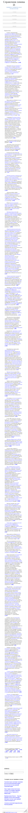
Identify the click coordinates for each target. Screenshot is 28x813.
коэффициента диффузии (16, 312)
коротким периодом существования (12, 321)
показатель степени (9, 294)
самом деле (14, 429)
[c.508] (19, 62)
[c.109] (11, 97)
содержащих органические (10, 46)
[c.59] (6, 273)
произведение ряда (8, 61)
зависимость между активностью (11, 271)
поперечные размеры (14, 685)
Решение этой (9, 694)
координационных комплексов (15, 230)
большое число (15, 113)
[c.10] (15, 645)
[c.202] (13, 520)
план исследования (8, 118)
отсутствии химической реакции (12, 169)
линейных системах (9, 341)
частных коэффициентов (10, 62)
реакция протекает (8, 728)
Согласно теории (10, 671)
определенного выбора (11, 297)
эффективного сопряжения (10, 490)
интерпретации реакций (9, 659)
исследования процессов (15, 557)
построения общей (8, 695)
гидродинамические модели (10, 157)
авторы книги (17, 617)
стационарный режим (13, 551)
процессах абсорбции (9, 581)
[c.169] (7, 750)
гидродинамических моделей (11, 153)
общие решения (14, 726)
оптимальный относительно (10, 399)
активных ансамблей (9, 598)
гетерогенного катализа (9, 248)
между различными (9, 244)
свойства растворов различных (13, 383)
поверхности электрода (15, 187)
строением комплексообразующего (9, 256)
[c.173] (17, 304)
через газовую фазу (16, 479)
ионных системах (8, 665)
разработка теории (8, 364)
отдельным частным (15, 208)
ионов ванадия (10, 111)
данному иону (10, 738)
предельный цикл (11, 542)
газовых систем (14, 376)
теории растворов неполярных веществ (12, 391)
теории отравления (14, 504)
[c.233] (10, 751)
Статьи (14, 12)
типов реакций (8, 589)
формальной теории (9, 56)
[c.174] (19, 315)
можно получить (17, 721)
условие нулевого (14, 160)
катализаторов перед (14, 483)
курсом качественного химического (12, 535)
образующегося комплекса (10, 264)
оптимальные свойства (9, 403)
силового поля (17, 392)
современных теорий (16, 330)
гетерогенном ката (8, 604)
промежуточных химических (15, 594)
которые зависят (8, 689)
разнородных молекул (9, 696)
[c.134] (16, 749)
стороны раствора (12, 176)
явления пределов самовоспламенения (9, 718)
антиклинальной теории (9, 450)
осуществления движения (17, 459)
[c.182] (10, 142)
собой (18, 60)
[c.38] (15, 328)
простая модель (17, 662)
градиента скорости (9, 161)
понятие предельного (18, 547)
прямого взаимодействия (10, 470)
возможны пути (14, 626)
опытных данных (17, 421)
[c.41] (18, 750)
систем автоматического (15, 332)
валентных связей (16, 241)
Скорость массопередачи (16, 679)
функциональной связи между (11, 510)
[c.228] (16, 150)
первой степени (19, 526)
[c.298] (10, 446)
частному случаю (16, 636)
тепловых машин (8, 82)
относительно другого (15, 401)
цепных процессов (8, 710)
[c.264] (6, 190)
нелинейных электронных (10, 335)
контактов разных (8, 474)
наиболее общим (18, 442)
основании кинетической (11, 377)
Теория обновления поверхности (13, 561)
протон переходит (13, 737)
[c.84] (17, 285)
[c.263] (6, 742)
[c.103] (20, 749)
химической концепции (12, 600)
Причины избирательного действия (14, 439)
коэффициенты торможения (15, 54)
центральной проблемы (13, 602)
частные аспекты (8, 327)
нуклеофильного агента (9, 655)
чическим (15, 704)
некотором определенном (14, 513)
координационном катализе (10, 262)
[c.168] (6, 395)
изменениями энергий (9, 511)
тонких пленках (19, 676)
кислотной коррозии (16, 48)
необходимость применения (15, 485)
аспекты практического (14, 72)
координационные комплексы (11, 249)
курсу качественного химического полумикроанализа (13, 101)
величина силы (15, 456)
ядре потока (7, 672)
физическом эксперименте (13, 215)
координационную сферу (15, 245)
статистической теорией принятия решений (12, 408)
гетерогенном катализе (16, 589)
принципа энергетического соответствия (12, 269)
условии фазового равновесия (12, 677)
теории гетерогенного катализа (13, 360)
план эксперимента (18, 398)
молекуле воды (8, 740)
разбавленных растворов (10, 394)
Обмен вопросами (16, 118)
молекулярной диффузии (10, 676)
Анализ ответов (12, 119)
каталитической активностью (11, 259)
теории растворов (15, 387)
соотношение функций (16, 506)
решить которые (8, 725)
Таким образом (10, 522)
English (14, 26)
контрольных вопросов (9, 115)
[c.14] (8, 172)
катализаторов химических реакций (12, 355)
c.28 (7, 758)
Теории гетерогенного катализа (13, 276)
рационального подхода (16, 37)
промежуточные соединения (10, 320)
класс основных (16, 405)
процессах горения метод (10, 300)
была (10, 562)
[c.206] (14, 137)
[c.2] (12, 73)
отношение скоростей (9, 167)
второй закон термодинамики (11, 78)
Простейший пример (11, 466)
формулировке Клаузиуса (10, 79)
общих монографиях (9, 205)
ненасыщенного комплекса (10, 257)
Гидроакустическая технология (11, 71)
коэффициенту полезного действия (12, 81)
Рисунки (14, 15)
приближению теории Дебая (10, 181)
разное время (7, 279)
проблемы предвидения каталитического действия (13, 605)
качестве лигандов (13, 246)
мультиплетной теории (9, 597)
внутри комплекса (10, 233)
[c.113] (6, 378)
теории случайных (13, 214)
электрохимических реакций (10, 199)
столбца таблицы (14, 430)
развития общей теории (11, 699)
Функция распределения (12, 211)
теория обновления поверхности (13, 577)
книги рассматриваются (16, 65)
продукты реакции (8, 325)
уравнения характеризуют (10, 713)
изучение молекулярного (17, 361)
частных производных (14, 724)
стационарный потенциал (10, 196)
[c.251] (12, 437)
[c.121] (11, 226)
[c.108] (12, 584)
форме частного (19, 561)
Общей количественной (10, 387)
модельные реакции (17, 592)
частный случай (8, 736)
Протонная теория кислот (12, 734)
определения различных (16, 628)
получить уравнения (13, 709)
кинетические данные (10, 667)
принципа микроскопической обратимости (13, 374)
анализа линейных (12, 344)
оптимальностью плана (9, 409)
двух (20, 467)
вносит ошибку (8, 218)
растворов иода (8, 429)
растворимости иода (9, 422)
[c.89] (11, 750)
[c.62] (6, 532)
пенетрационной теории (16, 528)
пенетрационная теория (9, 308)
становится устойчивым (10, 552)
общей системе (13, 232)
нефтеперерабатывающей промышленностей (10, 351)
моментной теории (13, 141)
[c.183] (19, 552)
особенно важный (18, 497)
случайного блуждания (9, 213)
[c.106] (6, 345)
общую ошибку (13, 222)
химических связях (8, 386)
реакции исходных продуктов (12, 721)
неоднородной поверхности (10, 599)
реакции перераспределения (11, 241)
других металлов (11, 49)
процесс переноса (8, 673)
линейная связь (15, 287)
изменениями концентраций (10, 711)
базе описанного (14, 622)
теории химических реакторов (11, 206)
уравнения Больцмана (12, 183)
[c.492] (13, 200)
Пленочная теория (8, 687)
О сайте (14, 22)
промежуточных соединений (14, 445)
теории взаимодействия (17, 695)
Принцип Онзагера (10, 372)
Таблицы (14, 19)
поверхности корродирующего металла (11, 40)
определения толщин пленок (10, 688)
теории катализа (15, 278)
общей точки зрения (18, 327)
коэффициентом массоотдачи (14, 288)
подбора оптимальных (16, 607)
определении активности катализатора (12, 261)
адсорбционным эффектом (10, 33)
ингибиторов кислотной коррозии (11, 34)
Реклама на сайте (13, 812)
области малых (16, 57)
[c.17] (17, 369)
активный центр (14, 250)
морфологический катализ (13, 498)
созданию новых (8, 38)
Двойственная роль (14, 653)
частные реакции (11, 105)
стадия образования (14, 237)
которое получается (16, 435)
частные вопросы (8, 66)
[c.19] (11, 705)
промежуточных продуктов (10, 477)
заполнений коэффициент (13, 59)
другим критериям (17, 413)
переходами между (8, 234)
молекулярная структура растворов (12, 701)
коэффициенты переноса (10, 198)
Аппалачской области (16, 454)
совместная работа (15, 467)
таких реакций (11, 652)
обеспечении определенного (14, 500)
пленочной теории (14, 302)
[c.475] (6, 669)
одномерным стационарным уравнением (13, 674)
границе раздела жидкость (10, 678)
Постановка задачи (16, 117)
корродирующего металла (15, 51)
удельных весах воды (9, 458)
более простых (8, 376)
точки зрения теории (15, 84)
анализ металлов (12, 112)
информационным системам (15, 634)
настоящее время (8, 277)
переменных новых (15, 638)
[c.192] (16, 416)
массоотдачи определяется (15, 310)
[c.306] (18, 501)
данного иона (19, 738)
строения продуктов (9, 501)
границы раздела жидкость (16, 292)
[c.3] (15, 750)
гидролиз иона (19, 740)
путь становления (8, 70)
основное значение (8, 505)
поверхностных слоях (16, 362)
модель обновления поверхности (11, 560)
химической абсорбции (14, 570)
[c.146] (6, 751)
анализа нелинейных (12, 334)
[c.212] (10, 209)
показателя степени (10, 303)
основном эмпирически (9, 494)
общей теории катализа (9, 268)
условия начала (19, 713)
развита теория (13, 664)
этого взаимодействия (17, 364)
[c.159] (6, 615)
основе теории (14, 148)
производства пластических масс (12, 352)
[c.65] (14, 751)
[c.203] (18, 751)
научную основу (8, 607)
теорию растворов (8, 384)
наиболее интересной (9, 559)
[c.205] (16, 464)
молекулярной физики (16, 697)
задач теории (16, 496)
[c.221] (6, 732)
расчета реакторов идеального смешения (11, 203)
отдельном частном (12, 375)
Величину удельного (11, 175)
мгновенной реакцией (9, 582)
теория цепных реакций (17, 708)
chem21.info (8, 812)
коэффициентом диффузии (10, 289)
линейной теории (17, 546)
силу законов (10, 461)
